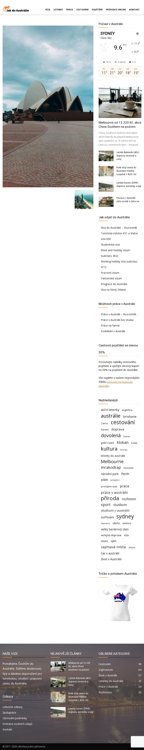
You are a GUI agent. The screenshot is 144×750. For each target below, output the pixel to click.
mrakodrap (111, 467)
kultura (109, 449)
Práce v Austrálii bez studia (117, 320)
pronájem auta (109, 486)
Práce (69, 9)
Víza (47, 9)
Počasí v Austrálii (111, 24)
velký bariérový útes (115, 529)
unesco (126, 523)
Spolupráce (9, 712)
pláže (104, 480)
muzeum (129, 468)
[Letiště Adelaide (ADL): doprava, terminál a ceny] (106, 156)
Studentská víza (110, 244)
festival (126, 436)
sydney (125, 516)
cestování (123, 422)
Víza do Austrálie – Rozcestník (119, 227)
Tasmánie (105, 523)
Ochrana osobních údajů (17, 724)
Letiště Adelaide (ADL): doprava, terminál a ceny (128, 155)
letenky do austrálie (113, 455)
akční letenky (110, 410)
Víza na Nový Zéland (113, 289)
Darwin (105, 429)
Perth (125, 474)
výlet (113, 541)
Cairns (104, 423)
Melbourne (112, 461)
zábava (131, 547)
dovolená (111, 435)
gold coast (107, 443)
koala (134, 443)
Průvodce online (116, 9)
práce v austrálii (114, 492)
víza (126, 535)
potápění (115, 480)
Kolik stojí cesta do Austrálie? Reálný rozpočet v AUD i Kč (126, 171)
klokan (123, 442)
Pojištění (97, 9)
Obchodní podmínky (15, 718)
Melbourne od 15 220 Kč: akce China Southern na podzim (79, 666)
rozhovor (129, 499)
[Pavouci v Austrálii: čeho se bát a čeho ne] (106, 201)
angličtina (127, 410)
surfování (107, 517)
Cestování (82, 9)
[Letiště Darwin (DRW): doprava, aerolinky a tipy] (106, 186)
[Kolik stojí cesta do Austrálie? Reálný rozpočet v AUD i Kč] (106, 171)
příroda (110, 498)
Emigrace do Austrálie (114, 284)
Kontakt (134, 9)
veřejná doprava (111, 535)
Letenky (58, 9)
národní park (110, 474)
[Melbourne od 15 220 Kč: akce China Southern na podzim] (120, 102)
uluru (116, 523)
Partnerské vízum (111, 278)
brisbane (129, 416)
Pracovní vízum (110, 272)
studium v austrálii (115, 510)
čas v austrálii (110, 553)
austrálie (110, 416)
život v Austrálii (111, 559)
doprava (117, 429)
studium (120, 505)
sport (106, 505)
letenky (123, 449)
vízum (104, 541)
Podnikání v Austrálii (113, 331)
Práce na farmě (110, 325)
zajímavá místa (113, 547)
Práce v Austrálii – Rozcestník (118, 314)
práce (124, 486)
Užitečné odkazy (12, 707)
